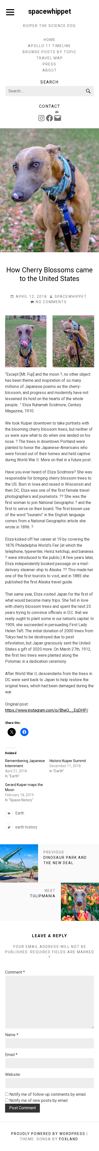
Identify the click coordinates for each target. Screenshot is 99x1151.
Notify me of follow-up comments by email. (47, 1094)
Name (11, 1034)
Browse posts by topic (49, 52)
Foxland (68, 1139)
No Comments (51, 302)
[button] (26, 341)
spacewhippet (49, 11)
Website (12, 1074)
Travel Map (49, 58)
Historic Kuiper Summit (68, 761)
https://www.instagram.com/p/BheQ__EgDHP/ (46, 710)
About (49, 70)
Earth (19, 813)
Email (11, 1054)
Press (49, 64)
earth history (26, 827)
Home (50, 40)
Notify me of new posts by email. (38, 1100)
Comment (15, 972)
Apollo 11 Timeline (49, 46)
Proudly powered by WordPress (48, 1134)
